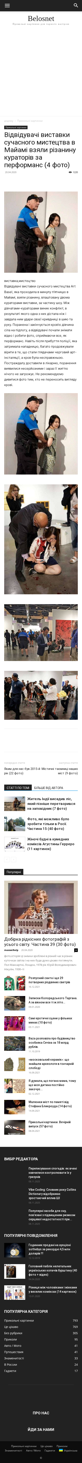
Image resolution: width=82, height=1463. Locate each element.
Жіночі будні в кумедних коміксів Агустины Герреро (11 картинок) (50, 844)
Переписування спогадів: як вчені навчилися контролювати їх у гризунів (53, 1173)
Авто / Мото (33, 1450)
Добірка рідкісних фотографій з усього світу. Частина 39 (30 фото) (40, 942)
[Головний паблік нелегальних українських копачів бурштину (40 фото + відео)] (14, 1271)
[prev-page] (6, 859)
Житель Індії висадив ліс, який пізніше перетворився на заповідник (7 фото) (51, 804)
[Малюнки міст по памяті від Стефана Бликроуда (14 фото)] (14, 1107)
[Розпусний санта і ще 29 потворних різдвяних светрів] (14, 983)
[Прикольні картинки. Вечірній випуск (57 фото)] (14, 1127)
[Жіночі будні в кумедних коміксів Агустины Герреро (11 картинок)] (14, 844)
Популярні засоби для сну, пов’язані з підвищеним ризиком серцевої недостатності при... (52, 1215)
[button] (7, 5)
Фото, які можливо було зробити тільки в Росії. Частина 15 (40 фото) (48, 824)
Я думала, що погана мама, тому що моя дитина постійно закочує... (52, 1085)
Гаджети (50, 1450)
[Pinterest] (28, 181)
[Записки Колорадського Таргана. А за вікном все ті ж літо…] (14, 1003)
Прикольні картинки (30, 121)
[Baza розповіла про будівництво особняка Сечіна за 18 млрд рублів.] (14, 1043)
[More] (47, 181)
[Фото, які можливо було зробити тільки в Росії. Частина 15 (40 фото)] (14, 824)
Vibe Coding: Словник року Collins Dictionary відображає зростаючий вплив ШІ (52, 1194)
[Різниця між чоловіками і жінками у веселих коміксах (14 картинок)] (14, 1292)
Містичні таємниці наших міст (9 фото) (60, 771)
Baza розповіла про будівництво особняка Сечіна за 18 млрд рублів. (52, 1042)
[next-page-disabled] (13, 859)
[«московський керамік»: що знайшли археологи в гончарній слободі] (14, 1064)
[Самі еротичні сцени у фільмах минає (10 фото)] (14, 1023)
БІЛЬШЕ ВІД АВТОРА (48, 788)
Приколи (62, 1446)
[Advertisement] (41, 73)
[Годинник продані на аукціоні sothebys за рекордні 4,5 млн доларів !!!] (14, 1250)
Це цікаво (47, 1446)
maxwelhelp (11, 950)
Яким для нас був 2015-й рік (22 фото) (22, 771)
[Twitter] (18, 181)
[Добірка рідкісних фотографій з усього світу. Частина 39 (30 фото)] (41, 907)
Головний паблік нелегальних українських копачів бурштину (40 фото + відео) (53, 1270)
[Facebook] (8, 181)
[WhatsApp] (37, 181)
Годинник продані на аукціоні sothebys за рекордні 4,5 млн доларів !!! (50, 1249)
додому (8, 121)
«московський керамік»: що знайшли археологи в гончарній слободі (51, 1064)
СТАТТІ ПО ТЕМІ (18, 788)
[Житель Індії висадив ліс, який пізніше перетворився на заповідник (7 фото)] (14, 804)
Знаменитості (13, 1450)
